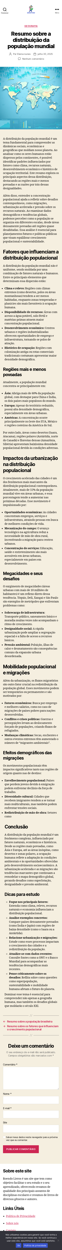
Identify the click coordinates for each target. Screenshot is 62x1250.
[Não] (58, 1240)
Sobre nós (12, 1223)
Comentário (10, 1064)
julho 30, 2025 (45, 54)
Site (5, 1122)
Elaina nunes (24, 54)
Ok (18, 1245)
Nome (7, 1094)
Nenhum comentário (33, 58)
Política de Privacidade (20, 1216)
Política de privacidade (35, 1245)
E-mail (7, 1108)
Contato (11, 1230)
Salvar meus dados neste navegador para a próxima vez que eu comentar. (32, 1138)
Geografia (31, 26)
